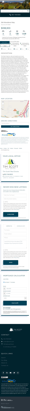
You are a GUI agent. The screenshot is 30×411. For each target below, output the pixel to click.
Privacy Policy (16, 209)
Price (4, 286)
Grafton (11, 148)
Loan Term (5, 279)
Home (1, 148)
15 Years (13, 282)
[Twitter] (14, 372)
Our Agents (11, 177)
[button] (28, 11)
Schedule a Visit (21, 226)
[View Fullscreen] (3, 107)
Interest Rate (6, 295)
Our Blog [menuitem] (4, 360)
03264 (20, 148)
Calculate (15, 303)
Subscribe (10, 214)
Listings (5, 148)
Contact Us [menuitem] (4, 365)
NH (8, 148)
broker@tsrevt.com (8, 341)
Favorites (23, 2)
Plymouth (16, 148)
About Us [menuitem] (4, 363)
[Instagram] (17, 372)
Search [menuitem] (3, 357)
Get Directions (15, 126)
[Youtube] (10, 372)
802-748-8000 (15, 15)
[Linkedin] (6, 372)
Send (10, 262)
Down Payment (7, 291)
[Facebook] (3, 372)
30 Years (7, 282)
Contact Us (5, 177)
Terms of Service (13, 267)
